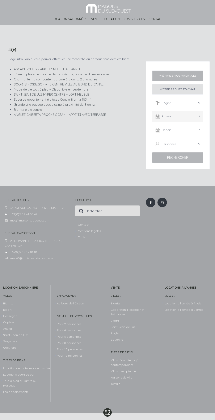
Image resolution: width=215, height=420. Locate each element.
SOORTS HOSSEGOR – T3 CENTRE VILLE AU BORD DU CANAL (59, 84)
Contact (156, 19)
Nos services (134, 19)
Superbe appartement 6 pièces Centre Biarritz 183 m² (52, 99)
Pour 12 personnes (70, 355)
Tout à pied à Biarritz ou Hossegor (20, 383)
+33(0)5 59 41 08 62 (23, 214)
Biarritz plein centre (28, 110)
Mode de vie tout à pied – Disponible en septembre (51, 89)
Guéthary (9, 347)
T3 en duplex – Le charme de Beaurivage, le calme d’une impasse (61, 74)
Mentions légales (89, 231)
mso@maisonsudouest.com (29, 220)
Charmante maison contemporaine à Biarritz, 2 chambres (55, 79)
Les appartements (16, 392)
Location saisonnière (69, 19)
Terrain (115, 384)
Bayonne (117, 339)
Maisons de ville (121, 377)
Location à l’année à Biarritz (183, 310)
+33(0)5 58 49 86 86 (23, 252)
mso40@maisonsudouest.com (31, 258)
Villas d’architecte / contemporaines (124, 362)
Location (112, 19)
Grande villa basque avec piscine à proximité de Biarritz (54, 105)
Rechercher (177, 157)
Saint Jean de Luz (123, 327)
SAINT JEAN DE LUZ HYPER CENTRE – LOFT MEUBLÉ (51, 94)
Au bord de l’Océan (70, 303)
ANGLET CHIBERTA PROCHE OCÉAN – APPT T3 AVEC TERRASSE (60, 115)
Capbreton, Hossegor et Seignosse (127, 312)
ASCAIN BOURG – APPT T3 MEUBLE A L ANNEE (47, 69)
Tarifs (82, 237)
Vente (96, 19)
